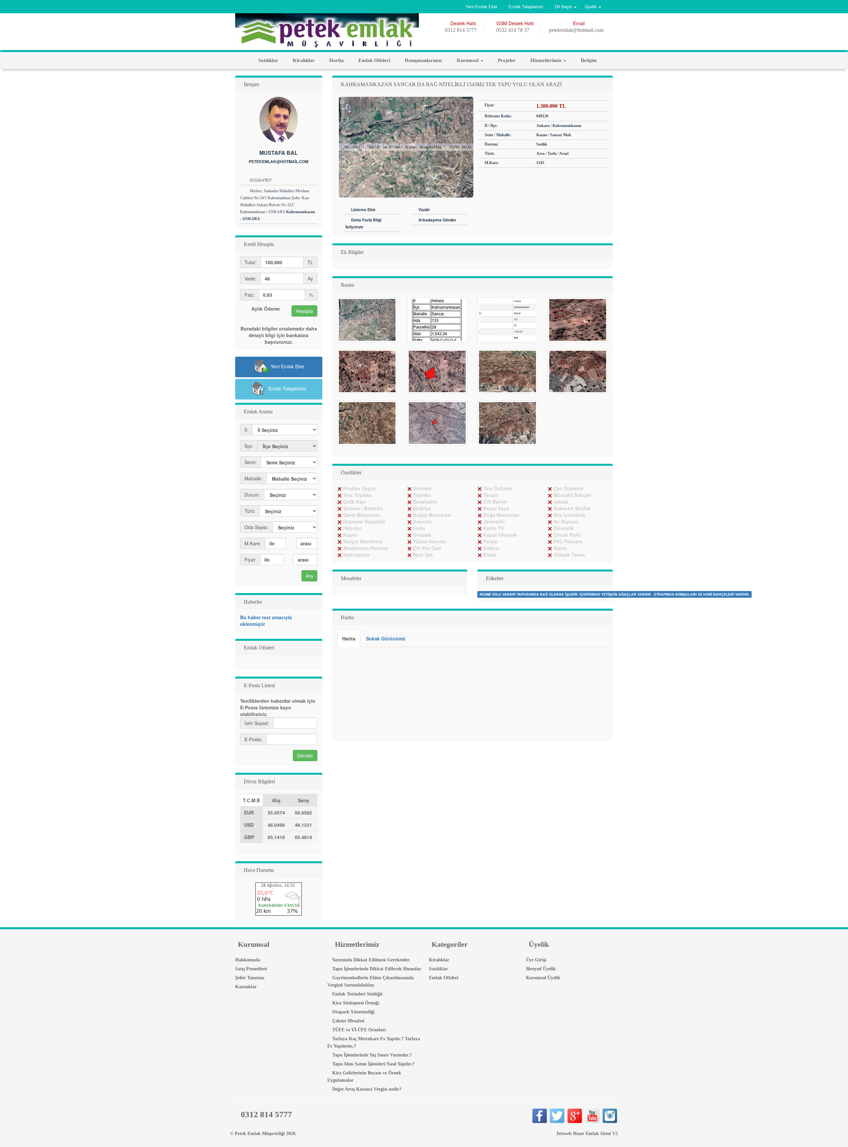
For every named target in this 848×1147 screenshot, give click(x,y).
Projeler (506, 60)
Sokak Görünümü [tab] (385, 638)
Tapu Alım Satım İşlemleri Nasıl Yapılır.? (372, 1063)
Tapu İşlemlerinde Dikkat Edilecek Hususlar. (376, 968)
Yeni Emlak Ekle (481, 6)
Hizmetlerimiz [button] (546, 60)
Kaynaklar (245, 986)
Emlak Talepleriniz (526, 6)
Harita (336, 60)
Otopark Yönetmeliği (353, 1011)
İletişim (588, 60)
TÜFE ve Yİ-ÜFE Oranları (358, 1029)
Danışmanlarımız (422, 60)
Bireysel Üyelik (540, 968)
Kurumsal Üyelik (542, 977)
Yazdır (424, 209)
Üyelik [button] (590, 6)
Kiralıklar (303, 60)
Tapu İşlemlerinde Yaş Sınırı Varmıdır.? (371, 1055)
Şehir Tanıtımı (249, 977)
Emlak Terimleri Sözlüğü (357, 994)
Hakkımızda (247, 959)
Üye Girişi (535, 959)
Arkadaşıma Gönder (437, 220)
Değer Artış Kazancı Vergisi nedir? (366, 1089)
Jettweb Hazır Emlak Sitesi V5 (587, 1133)
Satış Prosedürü (250, 968)
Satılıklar (267, 60)
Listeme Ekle (363, 209)
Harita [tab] (348, 638)
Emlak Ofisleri (373, 60)
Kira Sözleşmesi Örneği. (355, 1002)
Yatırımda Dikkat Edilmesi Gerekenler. (370, 959)
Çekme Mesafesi (347, 1020)
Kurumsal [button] (467, 60)
